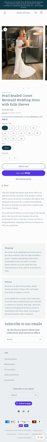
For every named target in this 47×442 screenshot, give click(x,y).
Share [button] (6, 185)
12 (5, 133)
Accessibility (9, 380)
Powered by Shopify (24, 430)
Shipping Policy (10, 359)
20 (37, 133)
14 (13, 133)
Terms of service (24, 434)
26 (21, 139)
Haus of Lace (13, 430)
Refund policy (37, 430)
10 (33, 128)
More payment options (23, 179)
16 (21, 133)
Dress (6, 148)
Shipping (4, 113)
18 (29, 133)
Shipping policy (37, 434)
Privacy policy (9, 369)
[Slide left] (18, 88)
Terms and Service (11, 375)
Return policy (9, 364)
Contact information (25, 437)
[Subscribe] (40, 339)
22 (5, 139)
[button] (4, 12)
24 (13, 139)
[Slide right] (28, 88)
